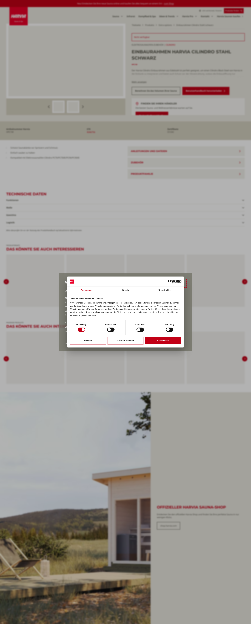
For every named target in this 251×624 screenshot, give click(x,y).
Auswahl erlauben (125, 340)
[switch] (111, 330)
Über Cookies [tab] (164, 290)
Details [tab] (125, 290)
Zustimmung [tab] (86, 290)
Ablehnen (88, 340)
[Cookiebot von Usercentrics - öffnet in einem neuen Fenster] (170, 282)
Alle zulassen (163, 340)
